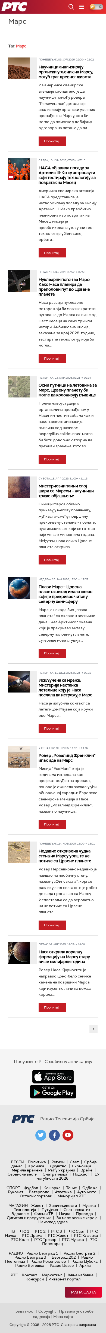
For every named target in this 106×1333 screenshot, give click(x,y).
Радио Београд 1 (42, 1253)
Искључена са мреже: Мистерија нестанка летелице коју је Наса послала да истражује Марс (65, 688)
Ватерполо (39, 1191)
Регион (57, 1161)
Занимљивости (63, 1205)
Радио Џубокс (84, 1261)
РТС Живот (58, 1235)
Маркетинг (52, 1275)
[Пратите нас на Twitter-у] (40, 1135)
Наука (64, 1213)
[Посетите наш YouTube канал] (68, 1135)
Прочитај (51, 141)
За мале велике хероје (77, 1217)
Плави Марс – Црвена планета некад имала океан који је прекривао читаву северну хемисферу (65, 594)
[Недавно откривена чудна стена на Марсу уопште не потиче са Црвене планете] (19, 852)
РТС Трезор (45, 1239)
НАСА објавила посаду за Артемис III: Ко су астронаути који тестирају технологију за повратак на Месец (67, 175)
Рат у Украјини (61, 1170)
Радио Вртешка (29, 1265)
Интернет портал (64, 1279)
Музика (89, 1205)
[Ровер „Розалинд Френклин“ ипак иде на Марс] (19, 757)
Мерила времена (27, 1170)
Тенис (71, 1187)
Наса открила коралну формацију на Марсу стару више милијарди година (64, 956)
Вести (17, 1161)
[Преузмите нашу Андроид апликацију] (53, 1091)
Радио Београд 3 (30, 1257)
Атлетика (63, 1191)
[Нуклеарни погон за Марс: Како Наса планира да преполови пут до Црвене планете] (19, 281)
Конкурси (35, 1279)
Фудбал (31, 1187)
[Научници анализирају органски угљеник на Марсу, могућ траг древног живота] (19, 68)
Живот (37, 1205)
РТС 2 (40, 1231)
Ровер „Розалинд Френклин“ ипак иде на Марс (67, 758)
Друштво (58, 1166)
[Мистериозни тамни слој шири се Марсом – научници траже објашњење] (19, 487)
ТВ (12, 1231)
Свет (74, 1161)
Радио (16, 1253)
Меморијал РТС (72, 1196)
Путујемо (50, 1209)
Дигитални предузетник (29, 1217)
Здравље (20, 1213)
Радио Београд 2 (79, 1253)
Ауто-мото (86, 1191)
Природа (84, 1213)
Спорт (13, 1187)
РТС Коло (20, 1239)
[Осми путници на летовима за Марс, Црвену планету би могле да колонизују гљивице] (19, 386)
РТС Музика (73, 1239)
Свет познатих (77, 1209)
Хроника (36, 1166)
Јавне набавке (80, 1275)
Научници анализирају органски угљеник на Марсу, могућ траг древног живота (66, 72)
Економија (81, 1166)
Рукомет (15, 1191)
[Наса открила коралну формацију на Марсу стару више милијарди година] (19, 953)
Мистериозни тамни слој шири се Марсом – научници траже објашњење (66, 491)
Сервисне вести (22, 1174)
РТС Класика (86, 1235)
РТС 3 (56, 1231)
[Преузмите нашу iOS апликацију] (53, 1076)
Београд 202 (64, 1257)
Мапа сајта (83, 1292)
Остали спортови (36, 1196)
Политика (37, 1161)
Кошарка (52, 1187)
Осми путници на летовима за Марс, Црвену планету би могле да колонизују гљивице (68, 390)
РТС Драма (32, 1235)
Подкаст (81, 1174)
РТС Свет (76, 1231)
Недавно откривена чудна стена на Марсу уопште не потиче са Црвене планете (65, 856)
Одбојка (90, 1187)
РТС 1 (23, 1231)
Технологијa (25, 1209)
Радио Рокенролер (48, 1261)
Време (86, 1170)
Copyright (47, 1311)
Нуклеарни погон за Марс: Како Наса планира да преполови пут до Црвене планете (64, 287)
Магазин (18, 1205)
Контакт (29, 1275)
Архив (85, 1265)
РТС (14, 1275)
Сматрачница (55, 1174)
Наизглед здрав (53, 1221)
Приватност (24, 1311)
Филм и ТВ (44, 1213)
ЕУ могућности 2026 (68, 1176)
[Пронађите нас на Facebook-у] (54, 1135)
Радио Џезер (62, 1265)
